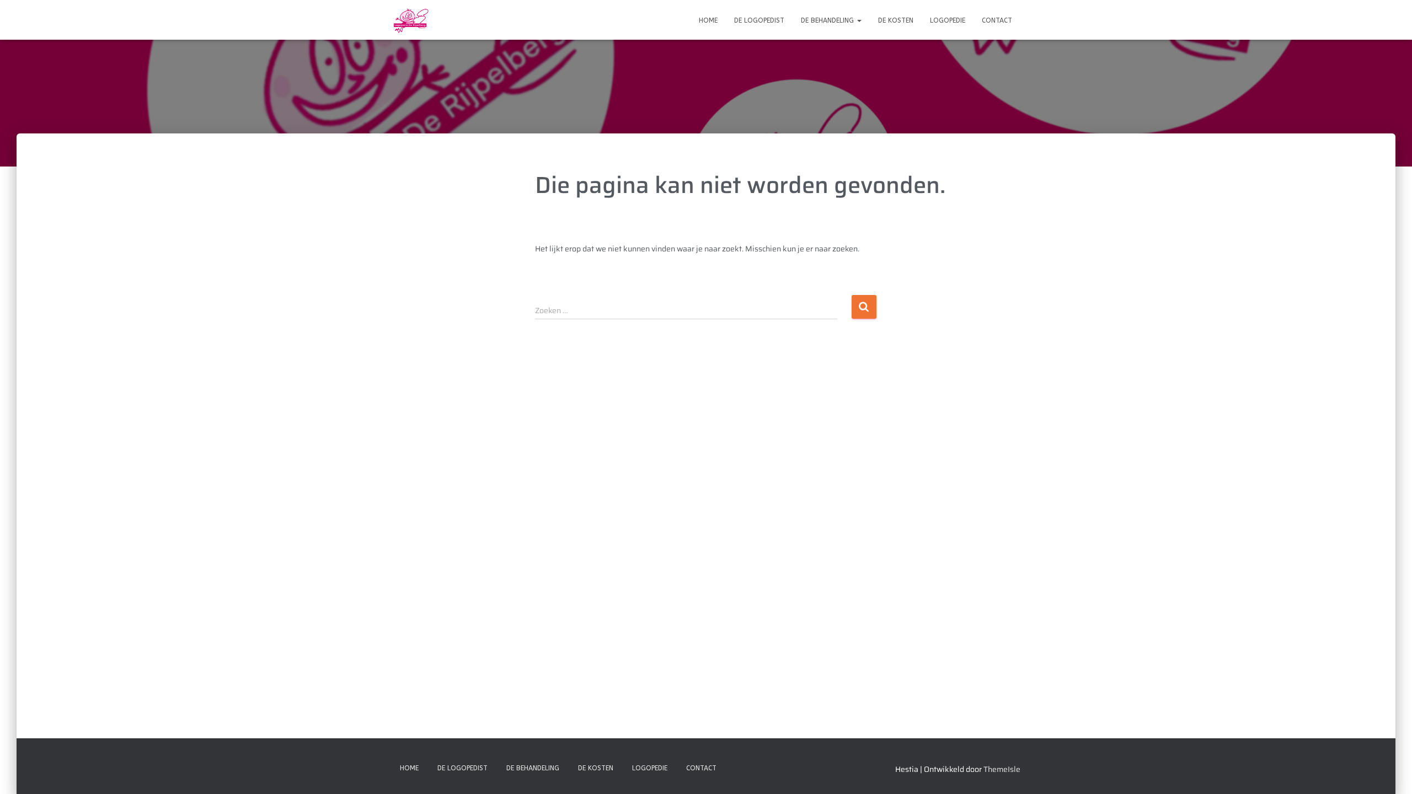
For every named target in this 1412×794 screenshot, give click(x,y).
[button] (859, 20)
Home (708, 20)
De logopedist (759, 20)
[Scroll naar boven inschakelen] (1390, 772)
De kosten (895, 20)
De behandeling (828, 20)
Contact (997, 20)
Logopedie (947, 20)
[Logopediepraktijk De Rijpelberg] (410, 20)
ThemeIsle (1001, 769)
